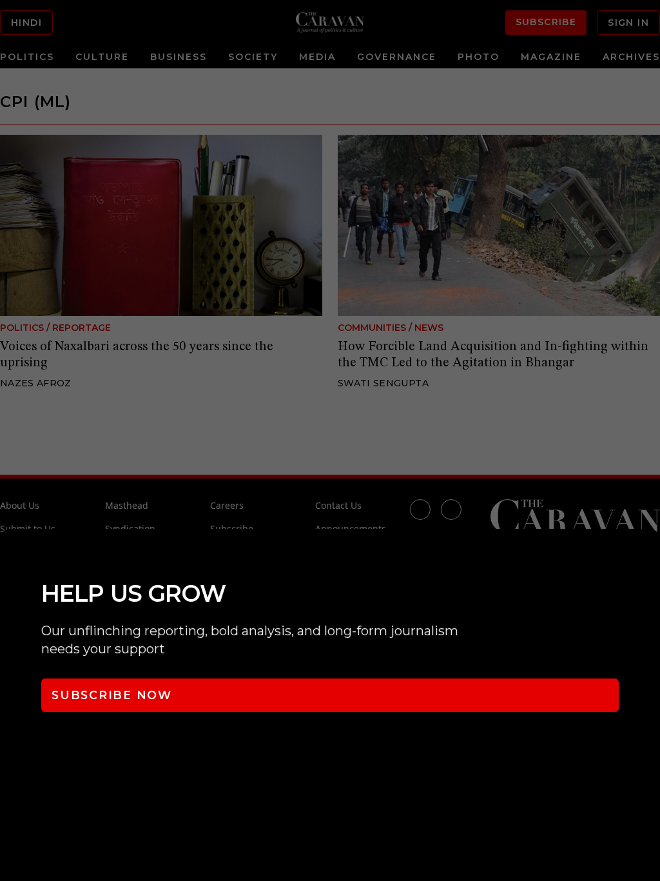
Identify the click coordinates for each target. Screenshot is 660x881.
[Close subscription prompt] (647, 556)
